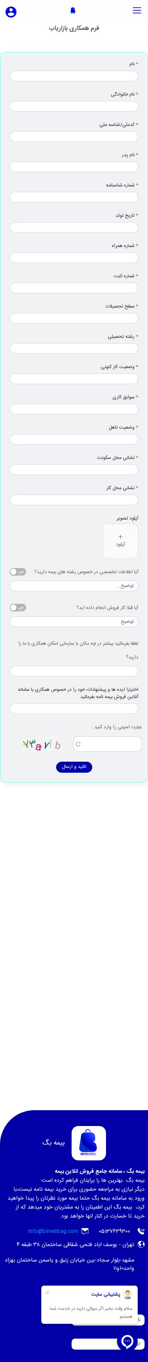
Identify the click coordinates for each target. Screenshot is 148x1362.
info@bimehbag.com (53, 1231)
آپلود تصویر (127, 518)
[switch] (18, 572)
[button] (120, 541)
